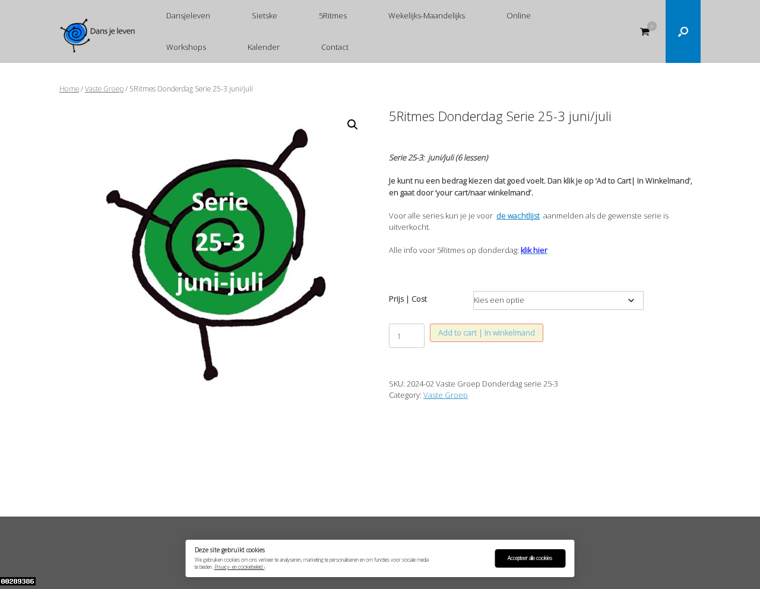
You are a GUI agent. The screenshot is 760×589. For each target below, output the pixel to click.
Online (518, 15)
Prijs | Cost (408, 298)
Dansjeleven (188, 15)
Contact (335, 47)
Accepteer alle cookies (530, 558)
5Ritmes (333, 15)
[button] (683, 31)
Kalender (264, 47)
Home (69, 89)
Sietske (264, 15)
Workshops (186, 47)
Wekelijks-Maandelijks (426, 15)
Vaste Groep (104, 89)
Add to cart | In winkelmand (486, 332)
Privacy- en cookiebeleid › (239, 566)
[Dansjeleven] (98, 35)
